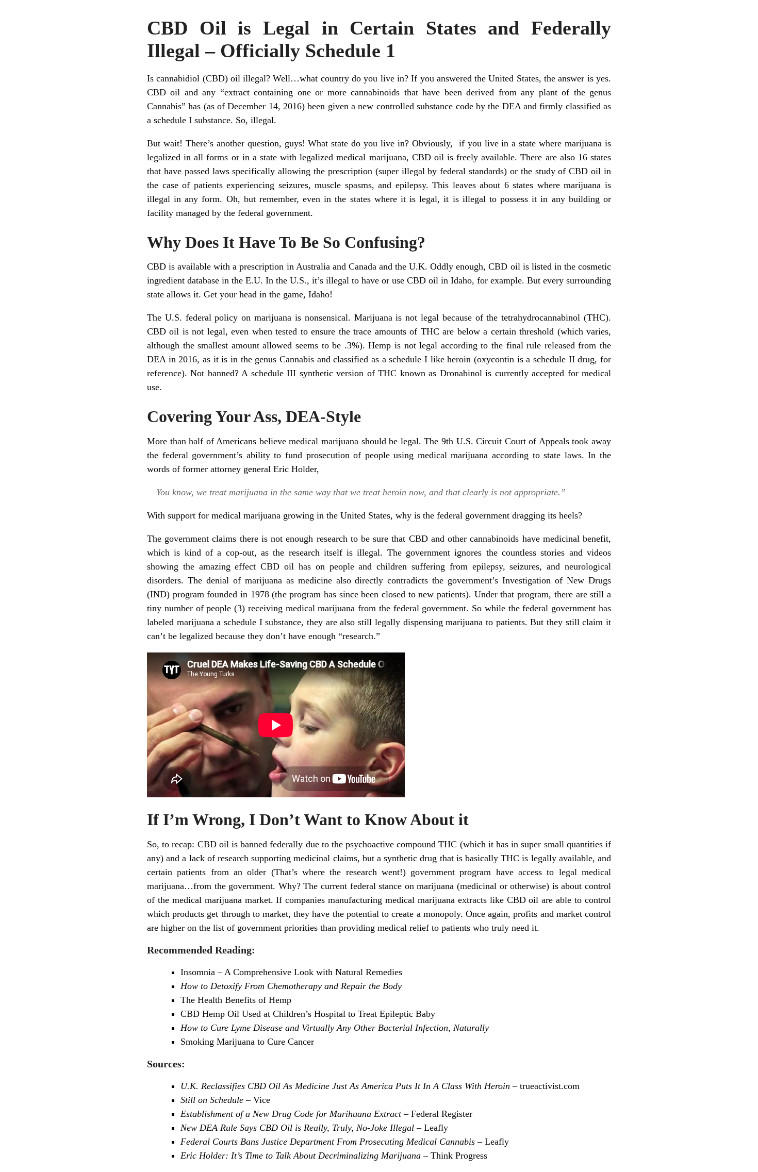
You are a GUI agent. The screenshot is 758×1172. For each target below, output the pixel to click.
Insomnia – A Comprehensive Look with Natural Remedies (291, 972)
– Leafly (314, 1128)
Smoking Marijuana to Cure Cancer (247, 1041)
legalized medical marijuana (353, 157)
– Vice (225, 1100)
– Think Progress (333, 1155)
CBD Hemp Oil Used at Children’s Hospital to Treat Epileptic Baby (307, 1014)
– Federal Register (326, 1114)
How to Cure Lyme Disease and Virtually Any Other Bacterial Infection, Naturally (334, 1028)
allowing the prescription (325, 171)
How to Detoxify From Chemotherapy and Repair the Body (291, 986)
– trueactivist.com (380, 1086)
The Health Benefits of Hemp (235, 1000)
